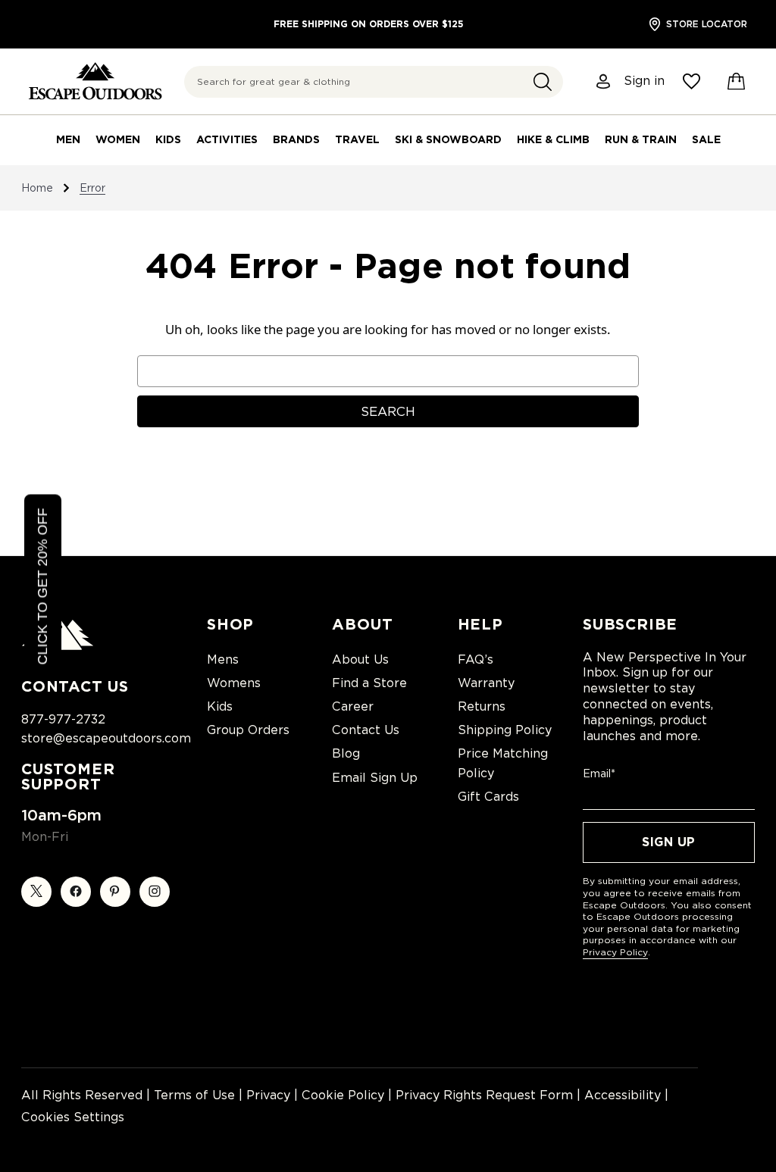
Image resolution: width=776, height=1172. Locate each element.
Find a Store (369, 683)
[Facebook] (76, 892)
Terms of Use (194, 1095)
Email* (599, 773)
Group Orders (248, 730)
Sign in (644, 81)
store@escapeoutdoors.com (106, 738)
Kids (168, 139)
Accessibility (622, 1095)
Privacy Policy (615, 952)
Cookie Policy (343, 1095)
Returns (481, 706)
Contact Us (365, 730)
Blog (346, 753)
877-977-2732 (63, 719)
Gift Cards (488, 796)
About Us (360, 659)
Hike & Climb (553, 139)
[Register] (604, 81)
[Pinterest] (115, 892)
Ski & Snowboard (448, 139)
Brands (296, 139)
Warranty (486, 683)
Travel (357, 139)
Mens (223, 659)
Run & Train (641, 139)
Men (68, 139)
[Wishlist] (691, 81)
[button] (542, 82)
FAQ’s (475, 659)
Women (117, 139)
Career (353, 706)
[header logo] (95, 81)
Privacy (268, 1095)
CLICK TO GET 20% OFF (42, 586)
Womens (234, 683)
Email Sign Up (375, 777)
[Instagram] (154, 892)
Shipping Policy (505, 730)
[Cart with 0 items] (736, 82)
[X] (36, 892)
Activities (227, 139)
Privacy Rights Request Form (484, 1095)
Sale (706, 139)
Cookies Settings (72, 1117)
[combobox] (373, 82)
